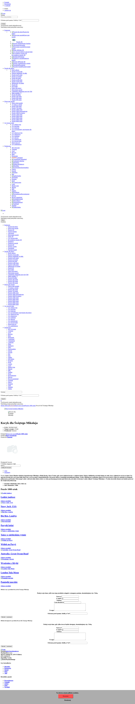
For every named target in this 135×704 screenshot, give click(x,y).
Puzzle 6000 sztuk (13, 304)
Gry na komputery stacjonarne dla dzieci (20, 312)
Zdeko (10, 389)
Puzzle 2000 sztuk (13, 299)
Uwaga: (51, 610)
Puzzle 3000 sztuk (13, 301)
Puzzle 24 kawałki (13, 255)
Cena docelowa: (59, 602)
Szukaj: (3, 392)
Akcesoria (11, 233)
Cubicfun (11, 342)
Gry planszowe (12, 316)
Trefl (9, 385)
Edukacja (11, 346)
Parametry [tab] (7, 472)
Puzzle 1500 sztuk (13, 298)
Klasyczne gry (12, 324)
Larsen (10, 364)
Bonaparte (11, 337)
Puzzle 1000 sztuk (13, 293)
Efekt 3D (10, 236)
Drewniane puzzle (13, 235)
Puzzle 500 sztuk (13, 289)
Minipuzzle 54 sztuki (14, 266)
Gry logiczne (12, 311)
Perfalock (11, 241)
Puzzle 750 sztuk (13, 291)
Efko (9, 347)
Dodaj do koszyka (6, 467)
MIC (9, 370)
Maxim (10, 369)
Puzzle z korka (12, 246)
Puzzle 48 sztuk (12, 261)
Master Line (11, 367)
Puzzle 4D (11, 245)
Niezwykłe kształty (13, 286)
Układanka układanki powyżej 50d (18, 274)
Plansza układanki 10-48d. (15, 256)
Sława (10, 382)
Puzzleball (11, 248)
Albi (5, 673)
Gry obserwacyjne (13, 314)
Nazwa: (59, 596)
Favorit (10, 352)
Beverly (10, 334)
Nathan (10, 372)
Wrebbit (10, 387)
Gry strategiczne (13, 321)
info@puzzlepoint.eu (12, 651)
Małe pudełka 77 (13, 276)
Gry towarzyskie (9, 123)
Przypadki (11, 269)
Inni (9, 355)
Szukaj (3, 15)
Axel (9, 332)
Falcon (10, 350)
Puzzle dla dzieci (9, 68)
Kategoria (7, 30)
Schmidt (10, 380)
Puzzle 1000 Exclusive (14, 296)
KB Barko (11, 359)
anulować (9, 617)
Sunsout (10, 384)
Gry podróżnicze (13, 326)
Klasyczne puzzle (9, 101)
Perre (9, 374)
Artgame (10, 331)
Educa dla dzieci (13, 271)
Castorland (11, 339)
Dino (9, 344)
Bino (9, 336)
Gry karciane (12, 309)
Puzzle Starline (12, 231)
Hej (9, 354)
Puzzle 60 (11, 268)
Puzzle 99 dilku (12, 278)
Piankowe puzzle (13, 243)
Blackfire (7, 666)
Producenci (7, 146)
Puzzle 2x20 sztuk (13, 258)
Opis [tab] (5, 471)
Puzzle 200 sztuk (13, 281)
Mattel (6, 670)
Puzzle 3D (11, 230)
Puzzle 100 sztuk (13, 279)
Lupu (9, 365)
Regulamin (7, 4)
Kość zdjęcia (12, 253)
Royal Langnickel (13, 379)
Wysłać (3, 617)
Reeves (10, 377)
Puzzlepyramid (12, 250)
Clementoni (11, 341)
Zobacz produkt (6, 501)
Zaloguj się (7, 10)
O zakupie (7, 5)
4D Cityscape (12, 329)
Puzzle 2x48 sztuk (13, 263)
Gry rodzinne (12, 317)
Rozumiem (66, 696)
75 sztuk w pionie (13, 288)
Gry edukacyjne (12, 307)
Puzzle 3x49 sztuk (13, 264)
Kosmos (10, 360)
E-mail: (59, 598)
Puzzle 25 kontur (13, 260)
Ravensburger (12, 375)
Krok (9, 362)
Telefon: (59, 600)
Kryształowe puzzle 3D (15, 240)
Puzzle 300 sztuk (13, 283)
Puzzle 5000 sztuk (13, 303)
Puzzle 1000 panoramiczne (16, 294)
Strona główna (5, 405)
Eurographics (12, 349)
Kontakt (6, 2)
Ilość (2, 465)
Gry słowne (11, 319)
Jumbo (10, 357)
